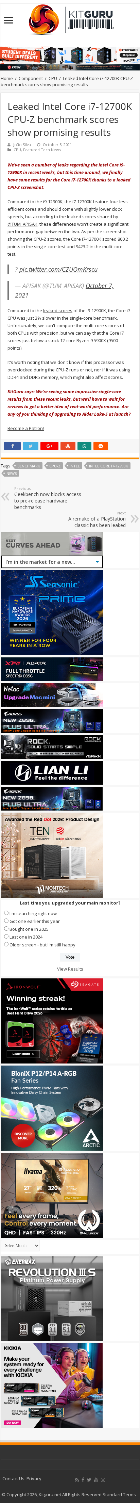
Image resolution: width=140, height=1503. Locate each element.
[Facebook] (83, 1480)
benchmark (28, 465)
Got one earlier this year (35, 921)
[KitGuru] (70, 17)
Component (31, 78)
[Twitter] (89, 1480)
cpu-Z (54, 465)
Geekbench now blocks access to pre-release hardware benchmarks (47, 498)
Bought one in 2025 (29, 929)
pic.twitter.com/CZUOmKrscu (58, 269)
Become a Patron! (25, 428)
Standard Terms (119, 1494)
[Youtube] (96, 1480)
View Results (70, 969)
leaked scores (57, 310)
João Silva (22, 144)
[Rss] (77, 1480)
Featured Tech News (42, 149)
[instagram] (103, 1480)
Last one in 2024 (26, 937)
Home (7, 78)
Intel (75, 465)
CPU (53, 78)
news (11, 473)
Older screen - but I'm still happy (42, 945)
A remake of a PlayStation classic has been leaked (97, 519)
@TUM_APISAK (22, 224)
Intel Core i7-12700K (108, 465)
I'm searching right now (33, 913)
